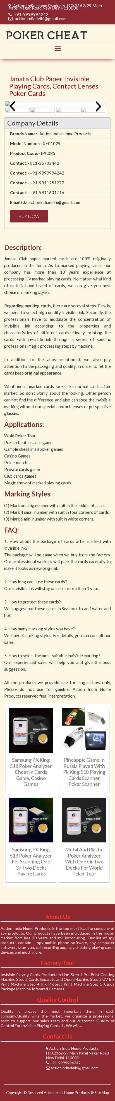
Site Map (102, 1092)
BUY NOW (29, 216)
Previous (13, 106)
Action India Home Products (67, 1092)
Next (97, 106)
